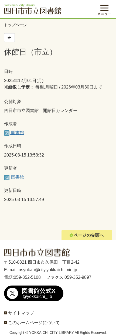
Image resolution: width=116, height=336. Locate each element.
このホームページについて (34, 322)
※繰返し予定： (19, 87)
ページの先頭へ (89, 235)
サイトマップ (21, 313)
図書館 (17, 132)
